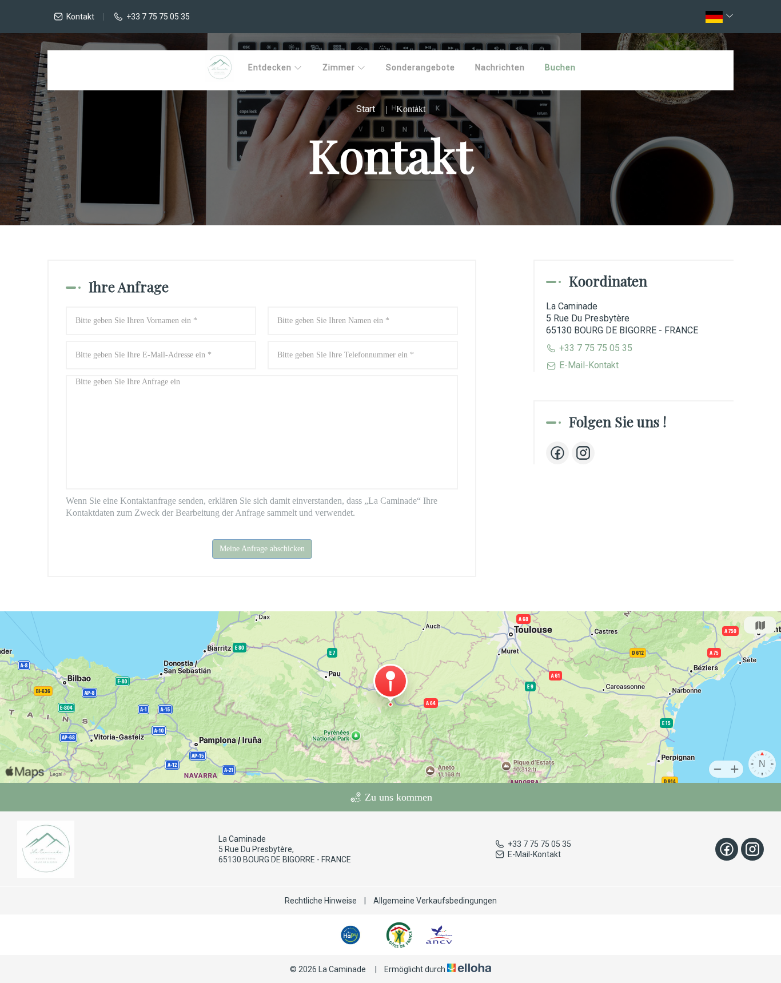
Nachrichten (500, 67)
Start (365, 109)
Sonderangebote (420, 67)
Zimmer (339, 67)
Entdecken (271, 67)
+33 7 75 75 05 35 (539, 844)
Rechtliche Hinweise (321, 900)
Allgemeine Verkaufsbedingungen (435, 900)
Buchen (560, 67)
